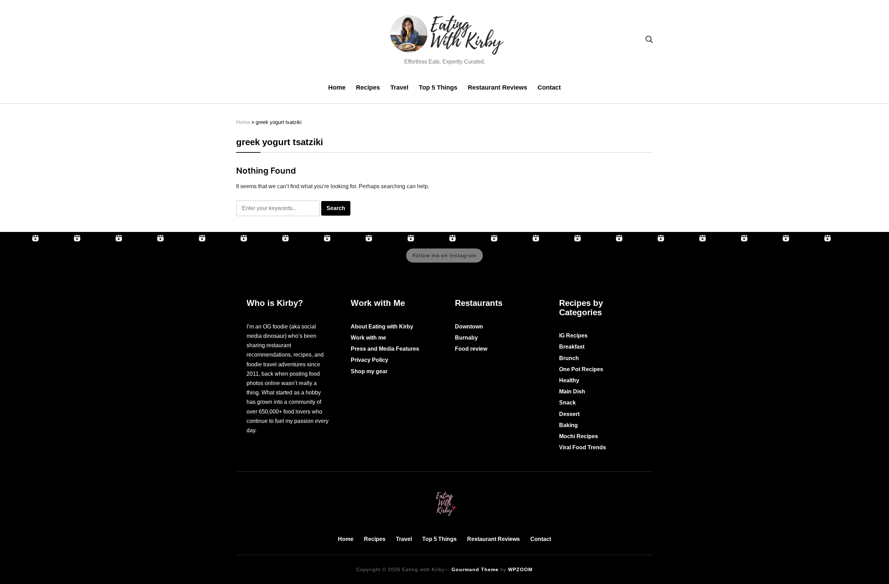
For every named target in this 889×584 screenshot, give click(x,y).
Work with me (368, 338)
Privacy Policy (369, 360)
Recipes (368, 87)
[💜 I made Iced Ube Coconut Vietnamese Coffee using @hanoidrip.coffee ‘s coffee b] (229, 260)
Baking (568, 425)
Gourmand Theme (475, 569)
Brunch (569, 358)
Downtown (469, 326)
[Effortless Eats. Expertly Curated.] (444, 490)
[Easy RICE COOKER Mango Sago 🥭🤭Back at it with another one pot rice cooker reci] (646, 260)
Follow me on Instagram (445, 256)
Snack (567, 403)
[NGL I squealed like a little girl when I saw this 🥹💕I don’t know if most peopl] (271, 260)
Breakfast (571, 347)
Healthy (569, 380)
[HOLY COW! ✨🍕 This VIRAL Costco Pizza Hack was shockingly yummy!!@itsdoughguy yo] (62, 260)
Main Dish (572, 391)
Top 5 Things (438, 87)
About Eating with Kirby (382, 326)
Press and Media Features (385, 349)
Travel (399, 87)
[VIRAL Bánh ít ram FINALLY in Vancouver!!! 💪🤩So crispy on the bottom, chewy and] (21, 260)
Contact (549, 87)
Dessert (569, 414)
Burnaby (466, 338)
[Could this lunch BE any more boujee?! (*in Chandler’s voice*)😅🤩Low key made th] (104, 260)
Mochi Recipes (578, 436)
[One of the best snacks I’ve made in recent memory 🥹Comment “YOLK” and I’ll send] (771, 260)
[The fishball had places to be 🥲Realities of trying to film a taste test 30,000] (187, 260)
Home (337, 87)
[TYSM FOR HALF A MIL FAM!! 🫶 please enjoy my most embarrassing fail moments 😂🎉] (521, 260)
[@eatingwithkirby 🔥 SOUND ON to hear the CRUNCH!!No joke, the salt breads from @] (312, 260)
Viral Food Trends (582, 447)
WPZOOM (520, 569)
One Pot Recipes (581, 369)
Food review (471, 349)
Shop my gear (369, 371)
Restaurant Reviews (497, 87)
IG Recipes (573, 336)
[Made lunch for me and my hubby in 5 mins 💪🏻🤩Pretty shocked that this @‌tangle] (354, 260)
